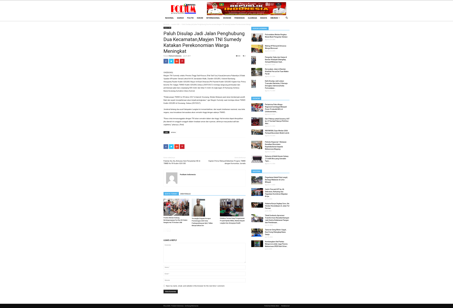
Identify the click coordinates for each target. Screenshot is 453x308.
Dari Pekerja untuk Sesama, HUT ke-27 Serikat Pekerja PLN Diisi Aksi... (277, 121)
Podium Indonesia (175, 56)
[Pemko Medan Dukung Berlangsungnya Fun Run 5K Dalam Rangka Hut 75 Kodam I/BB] (176, 207)
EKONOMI (227, 18)
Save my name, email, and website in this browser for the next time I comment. (195, 286)
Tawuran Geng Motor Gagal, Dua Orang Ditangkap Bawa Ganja (275, 232)
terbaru (173, 132)
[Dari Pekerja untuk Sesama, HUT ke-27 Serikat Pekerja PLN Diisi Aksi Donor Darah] (257, 122)
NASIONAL (169, 18)
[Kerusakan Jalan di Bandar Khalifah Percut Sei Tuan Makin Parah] (256, 72)
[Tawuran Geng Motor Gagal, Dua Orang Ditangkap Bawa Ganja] (257, 233)
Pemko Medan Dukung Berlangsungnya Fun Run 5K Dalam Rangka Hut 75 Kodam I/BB (175, 220)
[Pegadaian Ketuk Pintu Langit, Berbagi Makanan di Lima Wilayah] (256, 180)
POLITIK (190, 18)
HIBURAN (274, 18)
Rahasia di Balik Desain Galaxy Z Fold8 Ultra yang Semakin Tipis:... (276, 158)
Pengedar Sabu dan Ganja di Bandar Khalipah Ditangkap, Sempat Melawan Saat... (276, 59)
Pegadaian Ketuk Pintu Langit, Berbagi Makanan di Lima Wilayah (276, 179)
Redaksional (285, 306)
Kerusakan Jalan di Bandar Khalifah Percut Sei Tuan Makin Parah (277, 71)
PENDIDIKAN (239, 18)
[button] (286, 18)
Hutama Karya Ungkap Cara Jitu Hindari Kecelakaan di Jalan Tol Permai (277, 206)
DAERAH (180, 18)
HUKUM (200, 18)
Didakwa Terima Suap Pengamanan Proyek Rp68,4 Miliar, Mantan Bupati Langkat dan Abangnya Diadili (232, 220)
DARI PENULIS (185, 194)
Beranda (166, 24)
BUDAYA (263, 18)
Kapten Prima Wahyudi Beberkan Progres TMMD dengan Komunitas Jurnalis (227, 162)
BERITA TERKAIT (171, 194)
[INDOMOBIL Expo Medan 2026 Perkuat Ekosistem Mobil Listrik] (257, 132)
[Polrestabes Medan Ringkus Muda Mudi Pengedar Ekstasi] (257, 37)
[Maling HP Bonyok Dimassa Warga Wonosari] (257, 49)
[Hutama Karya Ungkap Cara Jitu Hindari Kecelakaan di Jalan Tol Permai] (257, 205)
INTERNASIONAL (213, 18)
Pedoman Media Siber (271, 306)
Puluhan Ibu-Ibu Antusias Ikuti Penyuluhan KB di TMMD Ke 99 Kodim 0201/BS (182, 162)
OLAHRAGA (252, 18)
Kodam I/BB (175, 24)
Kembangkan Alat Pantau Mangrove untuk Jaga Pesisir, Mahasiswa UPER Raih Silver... (276, 244)
